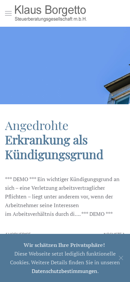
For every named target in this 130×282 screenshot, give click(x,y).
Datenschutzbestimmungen (64, 271)
